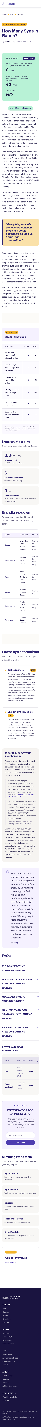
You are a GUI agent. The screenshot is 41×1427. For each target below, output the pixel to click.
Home (4, 14)
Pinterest (6, 1400)
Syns (12, 14)
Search (5, 1365)
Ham (6, 1072)
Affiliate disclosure (10, 1386)
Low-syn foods (8, 1344)
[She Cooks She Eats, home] (9, 3)
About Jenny (7, 1376)
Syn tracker (7, 1354)
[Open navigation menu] (36, 3)
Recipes (6, 1322)
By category (7, 1340)
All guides (6, 1333)
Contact (6, 1379)
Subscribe (20, 1142)
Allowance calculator (11, 1358)
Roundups (6, 1319)
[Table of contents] (36, 12)
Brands (5, 1315)
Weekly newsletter (10, 1397)
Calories (6, 1312)
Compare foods (9, 1361)
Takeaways (7, 1337)
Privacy (6, 1383)
